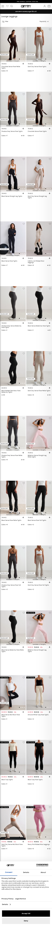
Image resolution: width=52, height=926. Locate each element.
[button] (19, 188)
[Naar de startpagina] (26, 6)
